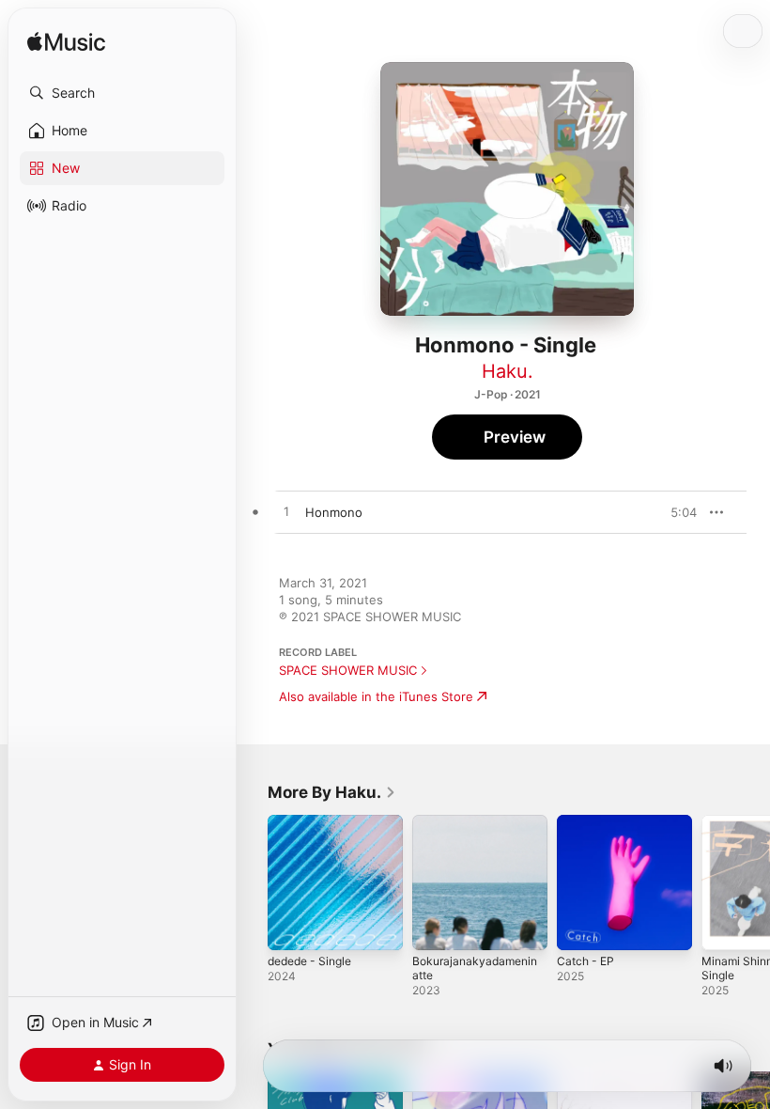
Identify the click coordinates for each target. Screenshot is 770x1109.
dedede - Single (309, 961)
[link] (332, 792)
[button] (122, 93)
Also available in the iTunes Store (376, 696)
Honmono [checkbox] (333, 512)
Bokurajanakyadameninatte (474, 968)
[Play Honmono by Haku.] (286, 512)
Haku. (507, 371)
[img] (66, 43)
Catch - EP (585, 961)
